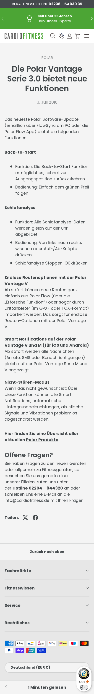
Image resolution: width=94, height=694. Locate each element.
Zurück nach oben (47, 551)
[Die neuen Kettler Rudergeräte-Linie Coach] (6, 687)
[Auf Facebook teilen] (35, 518)
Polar (47, 57)
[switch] (84, 687)
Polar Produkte (42, 440)
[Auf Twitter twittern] (25, 518)
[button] (77, 36)
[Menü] (87, 36)
